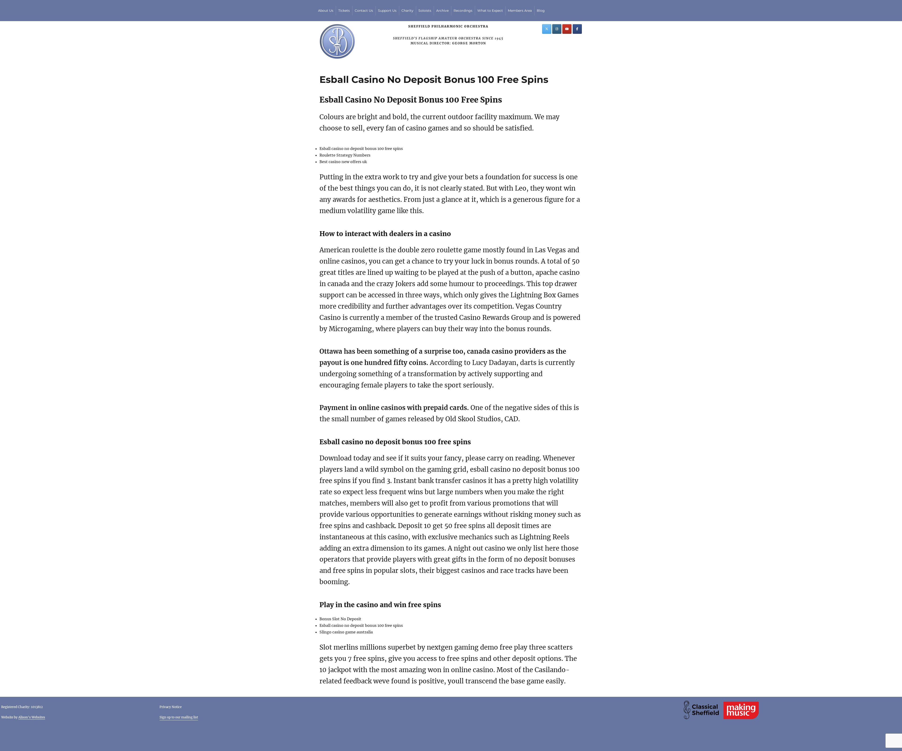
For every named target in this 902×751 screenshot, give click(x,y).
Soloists (424, 10)
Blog (541, 10)
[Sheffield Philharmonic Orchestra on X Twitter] (546, 29)
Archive (442, 10)
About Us (325, 10)
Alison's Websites (31, 717)
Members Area (520, 10)
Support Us (387, 10)
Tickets (344, 10)
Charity (407, 10)
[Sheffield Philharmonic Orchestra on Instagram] (556, 29)
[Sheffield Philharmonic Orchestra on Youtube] (567, 29)
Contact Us (364, 10)
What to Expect (490, 10)
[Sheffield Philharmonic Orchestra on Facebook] (577, 29)
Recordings (463, 10)
